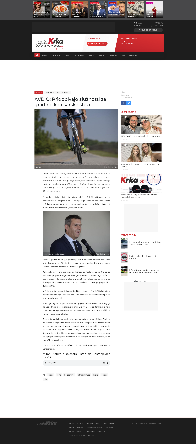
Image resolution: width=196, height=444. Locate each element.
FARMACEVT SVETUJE (117, 55)
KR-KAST (102, 55)
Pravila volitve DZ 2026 (77, 435)
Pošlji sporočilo (148, 30)
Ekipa (67, 55)
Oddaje (91, 55)
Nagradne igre (78, 55)
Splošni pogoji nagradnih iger (95, 431)
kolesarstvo (69, 375)
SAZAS (71, 431)
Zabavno (56, 55)
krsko (95, 375)
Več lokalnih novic (140, 281)
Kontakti (91, 435)
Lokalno (45, 55)
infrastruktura (84, 375)
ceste (59, 375)
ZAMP (79, 431)
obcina (50, 375)
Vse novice (133, 55)
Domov (71, 423)
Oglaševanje (110, 427)
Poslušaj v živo (97, 44)
